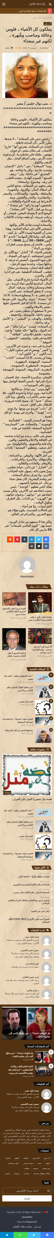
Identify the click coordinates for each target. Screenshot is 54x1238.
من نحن (37, 1226)
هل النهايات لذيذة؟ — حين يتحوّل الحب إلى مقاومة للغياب (19, 1055)
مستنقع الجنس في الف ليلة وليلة (19, 730)
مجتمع (35, 1168)
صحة (39, 1163)
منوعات (17, 1173)
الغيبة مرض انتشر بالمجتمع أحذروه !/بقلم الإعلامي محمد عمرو (14, 611)
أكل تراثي (35, 1158)
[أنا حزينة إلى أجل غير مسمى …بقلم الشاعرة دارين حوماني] (40, 636)
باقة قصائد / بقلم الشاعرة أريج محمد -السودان (26, 11)
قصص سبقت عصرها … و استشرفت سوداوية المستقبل (17, 720)
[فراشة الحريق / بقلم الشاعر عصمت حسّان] (14, 639)
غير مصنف (46, 1168)
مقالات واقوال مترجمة (42, 1173)
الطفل (16, 1158)
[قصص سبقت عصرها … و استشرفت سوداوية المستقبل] (43, 721)
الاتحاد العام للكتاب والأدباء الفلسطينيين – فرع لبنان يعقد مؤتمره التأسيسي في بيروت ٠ (23, 1034)
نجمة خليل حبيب (32, 936)
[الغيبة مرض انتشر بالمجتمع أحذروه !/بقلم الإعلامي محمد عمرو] (14, 599)
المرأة (8, 1158)
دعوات (47, 1163)
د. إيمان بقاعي (33, 990)
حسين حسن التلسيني (30, 950)
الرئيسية (46, 17)
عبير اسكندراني (32, 963)
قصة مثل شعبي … (25, 701)
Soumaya (44, 48)
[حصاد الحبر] (34, 4)
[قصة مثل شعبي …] (43, 707)
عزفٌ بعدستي (28, 1163)
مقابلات (26, 1168)
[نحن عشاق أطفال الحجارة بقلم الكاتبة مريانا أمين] (43, 692)
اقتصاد (25, 1158)
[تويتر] (39, 539)
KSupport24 (31, 1222)
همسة (7, 1173)
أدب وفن (36, 17)
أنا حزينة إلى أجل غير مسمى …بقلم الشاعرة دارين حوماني (42, 649)
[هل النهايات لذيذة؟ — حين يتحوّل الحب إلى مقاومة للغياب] (43, 1057)
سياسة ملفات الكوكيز (22, 1226)
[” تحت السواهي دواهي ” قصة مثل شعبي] (43, 678)
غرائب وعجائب (13, 1163)
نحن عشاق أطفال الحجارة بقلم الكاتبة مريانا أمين (20, 689)
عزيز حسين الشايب (30, 977)
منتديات (26, 1173)
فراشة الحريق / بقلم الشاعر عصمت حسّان (16, 654)
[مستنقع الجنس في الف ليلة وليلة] (43, 736)
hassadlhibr (27, 1217)
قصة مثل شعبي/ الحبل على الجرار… (32, 799)
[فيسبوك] (46, 539)
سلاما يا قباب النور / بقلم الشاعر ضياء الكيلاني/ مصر (40, 618)
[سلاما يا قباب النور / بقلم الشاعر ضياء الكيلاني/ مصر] (40, 603)
